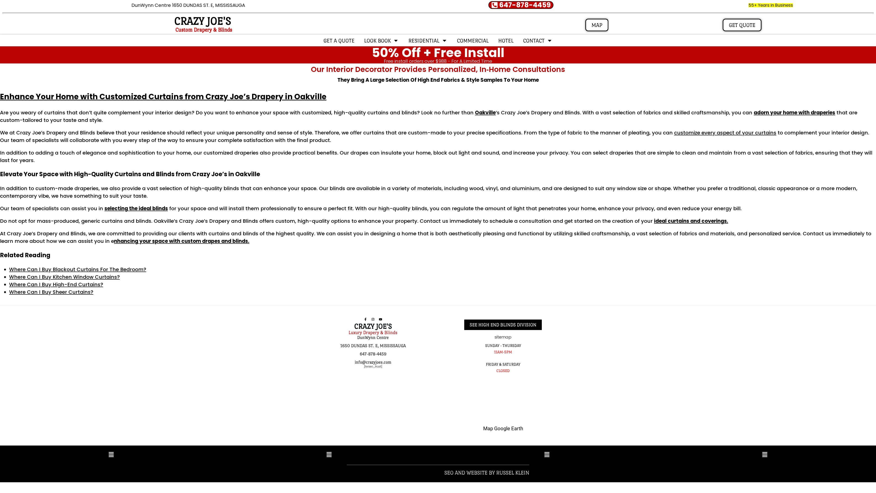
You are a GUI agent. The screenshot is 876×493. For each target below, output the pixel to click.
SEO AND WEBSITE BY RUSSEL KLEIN (486, 472)
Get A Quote (339, 40)
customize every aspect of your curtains (725, 132)
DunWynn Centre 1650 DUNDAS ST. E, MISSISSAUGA (188, 5)
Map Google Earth (503, 428)
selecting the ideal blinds (136, 208)
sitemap (503, 337)
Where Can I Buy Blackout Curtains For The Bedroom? (77, 269)
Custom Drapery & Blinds (203, 29)
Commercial (473, 40)
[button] (111, 455)
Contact (534, 40)
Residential (423, 40)
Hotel (506, 40)
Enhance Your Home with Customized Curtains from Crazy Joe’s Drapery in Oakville (163, 96)
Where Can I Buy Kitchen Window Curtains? (64, 277)
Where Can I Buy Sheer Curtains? (51, 292)
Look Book (377, 40)
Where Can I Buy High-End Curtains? (56, 284)
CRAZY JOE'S (202, 21)
